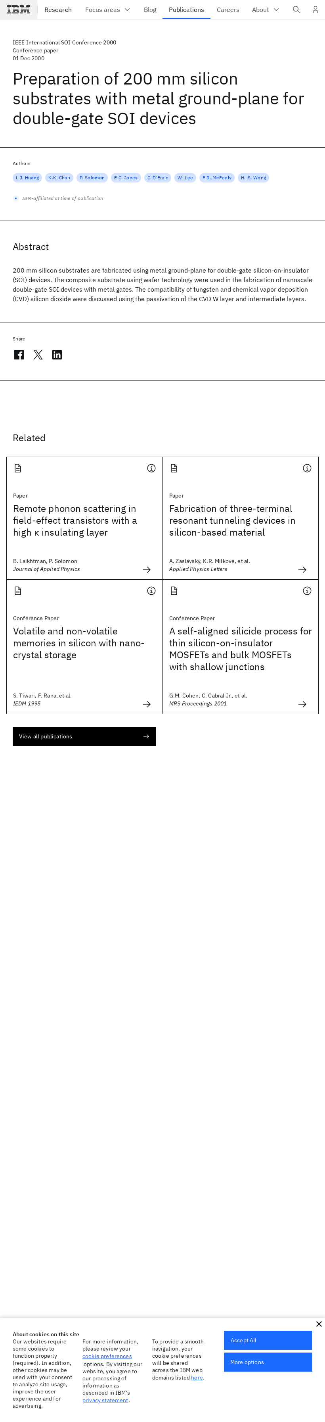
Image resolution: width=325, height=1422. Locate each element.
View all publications (45, 736)
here (197, 1377)
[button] (319, 1324)
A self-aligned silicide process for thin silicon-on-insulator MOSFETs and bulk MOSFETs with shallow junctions (240, 649)
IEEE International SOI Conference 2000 (64, 42)
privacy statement (105, 1400)
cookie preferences (107, 1356)
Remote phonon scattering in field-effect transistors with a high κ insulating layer (75, 520)
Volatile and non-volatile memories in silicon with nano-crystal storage (79, 643)
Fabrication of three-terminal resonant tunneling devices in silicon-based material (232, 520)
